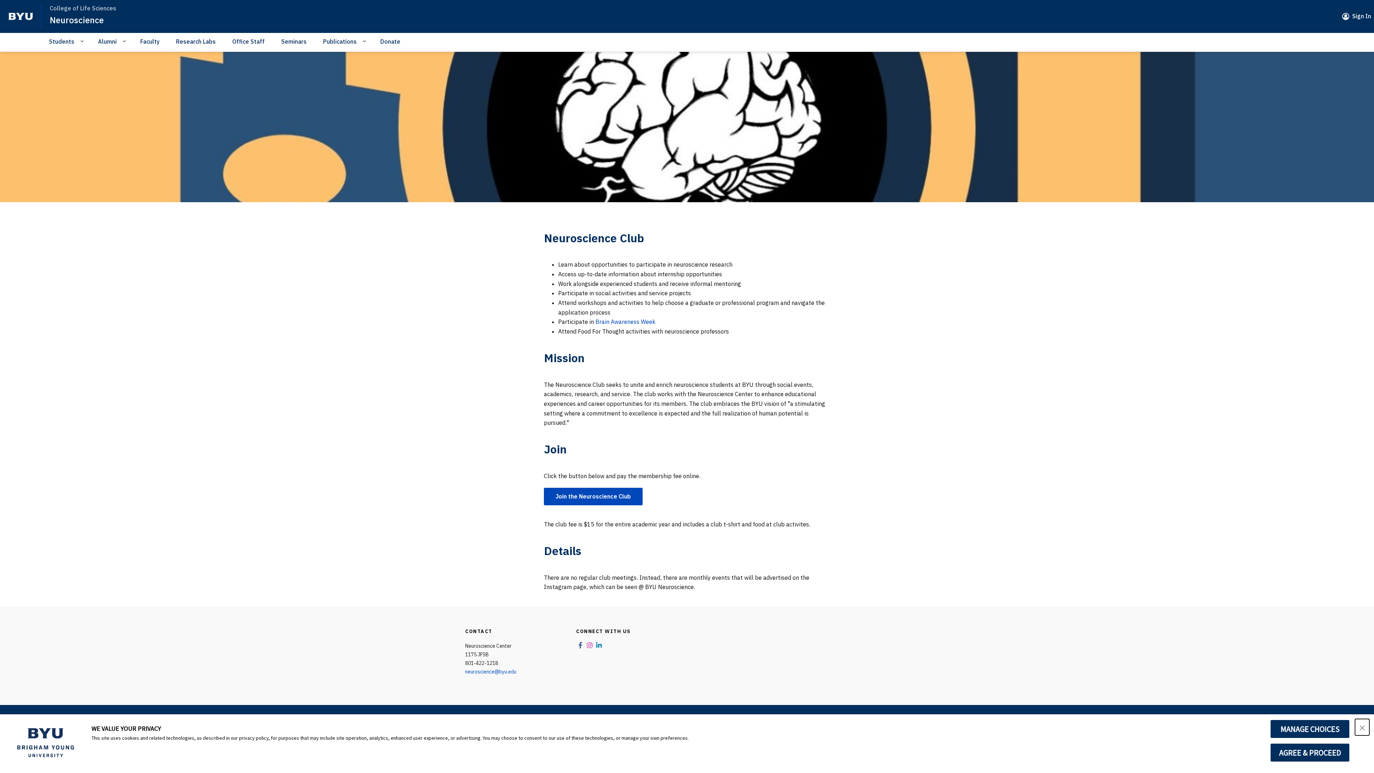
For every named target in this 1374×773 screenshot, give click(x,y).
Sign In (1361, 16)
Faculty (150, 41)
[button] (1362, 727)
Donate (390, 41)
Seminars (294, 41)
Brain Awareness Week (625, 321)
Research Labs (196, 41)
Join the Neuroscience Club (593, 496)
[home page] (20, 16)
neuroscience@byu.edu (490, 672)
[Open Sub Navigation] (83, 41)
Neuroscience (77, 20)
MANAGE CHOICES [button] (1310, 729)
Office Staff (248, 41)
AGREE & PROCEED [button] (1310, 753)
